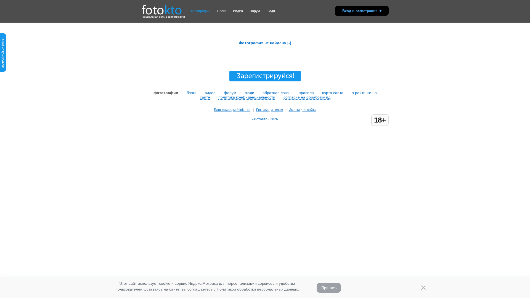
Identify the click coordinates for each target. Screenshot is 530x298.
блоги (192, 93)
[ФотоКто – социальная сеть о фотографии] (162, 7)
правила (306, 93)
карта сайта (332, 93)
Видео (238, 11)
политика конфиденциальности (246, 97)
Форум (255, 11)
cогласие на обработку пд (306, 97)
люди (249, 93)
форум (230, 93)
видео (210, 93)
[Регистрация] (3, 71)
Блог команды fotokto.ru (232, 110)
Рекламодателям (269, 110)
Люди (270, 11)
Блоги (221, 11)
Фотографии (201, 11)
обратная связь (276, 93)
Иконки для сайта (302, 110)
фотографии (165, 93)
